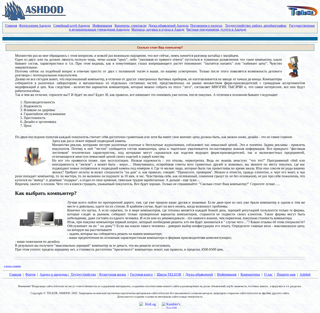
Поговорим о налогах (206, 25)
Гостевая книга (141, 274)
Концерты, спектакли (131, 25)
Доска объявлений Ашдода (168, 25)
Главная (11, 25)
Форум (30, 274)
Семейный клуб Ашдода (71, 25)
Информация (102, 25)
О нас (268, 274)
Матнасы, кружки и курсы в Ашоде (157, 29)
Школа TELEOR (169, 274)
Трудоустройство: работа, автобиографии (255, 25)
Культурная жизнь (112, 274)
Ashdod (305, 274)
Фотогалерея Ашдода (35, 25)
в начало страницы (12, 266)
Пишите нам (286, 274)
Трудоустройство (83, 274)
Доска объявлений (199, 274)
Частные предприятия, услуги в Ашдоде (216, 29)
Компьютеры (250, 274)
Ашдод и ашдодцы (54, 274)
